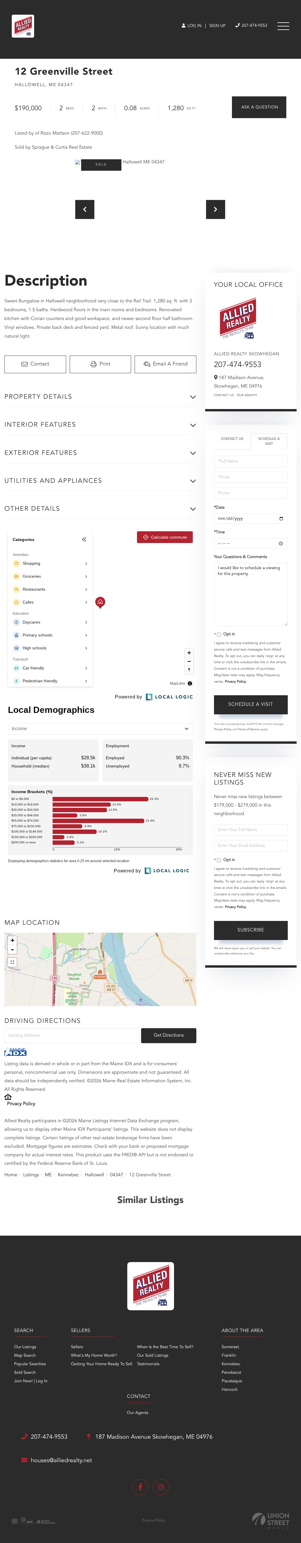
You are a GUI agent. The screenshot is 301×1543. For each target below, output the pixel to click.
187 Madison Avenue (153, 1437)
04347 (116, 1175)
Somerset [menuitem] (230, 1347)
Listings (31, 1175)
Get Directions (169, 1035)
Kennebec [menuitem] (231, 1364)
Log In (193, 26)
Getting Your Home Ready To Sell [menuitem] (101, 1364)
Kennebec (68, 1175)
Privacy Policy (21, 1104)
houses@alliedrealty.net (61, 1461)
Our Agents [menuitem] (137, 1413)
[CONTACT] (259, 107)
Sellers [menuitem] (77, 1347)
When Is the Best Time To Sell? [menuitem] (165, 1347)
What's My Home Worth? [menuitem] (94, 1356)
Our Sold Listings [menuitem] (152, 1356)
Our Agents (247, 395)
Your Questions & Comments (240, 557)
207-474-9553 (253, 26)
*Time (219, 532)
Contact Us (224, 395)
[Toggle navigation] (283, 26)
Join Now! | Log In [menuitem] (30, 1381)
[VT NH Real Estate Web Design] (270, 1521)
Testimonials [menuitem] (148, 1364)
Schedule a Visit (269, 441)
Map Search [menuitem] (25, 1356)
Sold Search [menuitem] (25, 1373)
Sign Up (217, 26)
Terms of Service (249, 729)
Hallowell (94, 1175)
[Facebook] (140, 1487)
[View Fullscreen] (12, 962)
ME (48, 1175)
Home (10, 1175)
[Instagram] (161, 1487)
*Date (219, 508)
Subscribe (251, 930)
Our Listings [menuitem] (25, 1347)
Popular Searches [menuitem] (30, 1364)
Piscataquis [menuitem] (232, 1381)
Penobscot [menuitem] (231, 1373)
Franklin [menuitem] (229, 1356)
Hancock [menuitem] (230, 1390)
